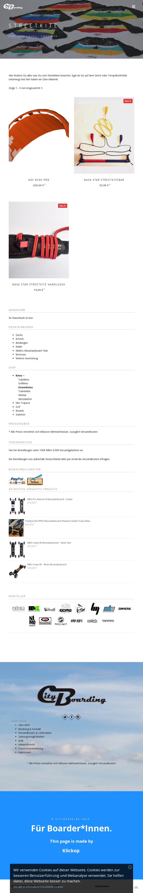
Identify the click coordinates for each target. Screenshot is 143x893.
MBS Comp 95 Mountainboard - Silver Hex (49, 542)
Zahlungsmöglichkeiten (31, 736)
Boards (20, 410)
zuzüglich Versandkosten (83, 431)
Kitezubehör (25, 399)
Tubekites (23, 379)
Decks (19, 335)
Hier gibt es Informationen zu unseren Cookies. (38, 886)
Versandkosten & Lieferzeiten (35, 732)
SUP (18, 406)
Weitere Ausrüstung (27, 358)
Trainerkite (24, 391)
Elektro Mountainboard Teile (32, 350)
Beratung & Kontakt (29, 729)
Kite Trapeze (23, 402)
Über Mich (24, 725)
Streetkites (25, 387)
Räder (19, 346)
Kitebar (22, 395)
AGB (20, 740)
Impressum (24, 752)
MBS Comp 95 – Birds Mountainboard (46, 564)
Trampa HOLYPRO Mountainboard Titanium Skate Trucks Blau (57, 520)
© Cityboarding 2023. (71, 819)
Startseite (17, 36)
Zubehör (20, 414)
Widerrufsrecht (26, 744)
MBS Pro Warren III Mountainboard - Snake (50, 499)
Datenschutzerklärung (30, 748)
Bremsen (21, 354)
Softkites (23, 383)
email (75, 459)
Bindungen (22, 342)
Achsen (20, 338)
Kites (33, 36)
